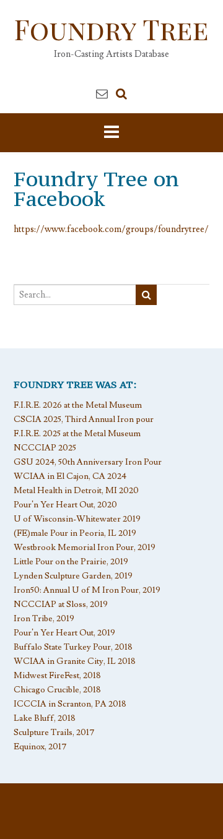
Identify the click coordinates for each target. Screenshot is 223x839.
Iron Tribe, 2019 (44, 618)
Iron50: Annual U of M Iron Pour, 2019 (87, 590)
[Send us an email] (102, 94)
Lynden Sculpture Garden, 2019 (73, 576)
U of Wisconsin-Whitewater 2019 (77, 519)
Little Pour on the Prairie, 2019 (71, 561)
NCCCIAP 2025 (45, 448)
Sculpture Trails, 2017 (54, 732)
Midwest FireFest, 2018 (57, 675)
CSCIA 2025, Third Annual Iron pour (84, 419)
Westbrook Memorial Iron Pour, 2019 (84, 547)
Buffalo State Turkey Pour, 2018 (73, 647)
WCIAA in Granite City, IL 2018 (75, 661)
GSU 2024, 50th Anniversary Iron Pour (88, 462)
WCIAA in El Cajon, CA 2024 (70, 476)
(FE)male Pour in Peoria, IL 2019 (75, 533)
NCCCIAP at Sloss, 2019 (61, 604)
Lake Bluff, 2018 (45, 718)
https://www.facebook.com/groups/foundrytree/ (111, 229)
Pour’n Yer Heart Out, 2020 (65, 504)
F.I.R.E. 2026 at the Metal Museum (78, 405)
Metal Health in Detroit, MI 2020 (76, 490)
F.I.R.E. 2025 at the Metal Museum (77, 433)
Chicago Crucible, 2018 (57, 689)
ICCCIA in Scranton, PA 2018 (70, 704)
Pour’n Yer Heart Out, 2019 (64, 633)
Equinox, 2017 (40, 746)
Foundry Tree (111, 29)
